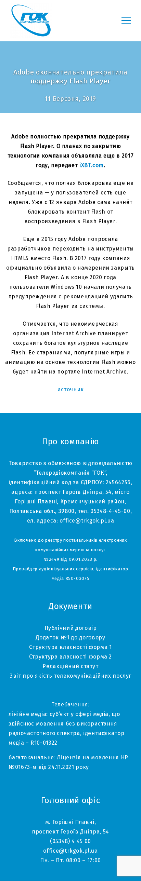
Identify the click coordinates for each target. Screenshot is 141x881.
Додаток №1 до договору (70, 637)
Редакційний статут (70, 666)
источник (70, 389)
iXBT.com (91, 165)
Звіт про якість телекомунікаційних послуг (70, 676)
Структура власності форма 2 (70, 656)
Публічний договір (70, 628)
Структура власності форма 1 (70, 647)
